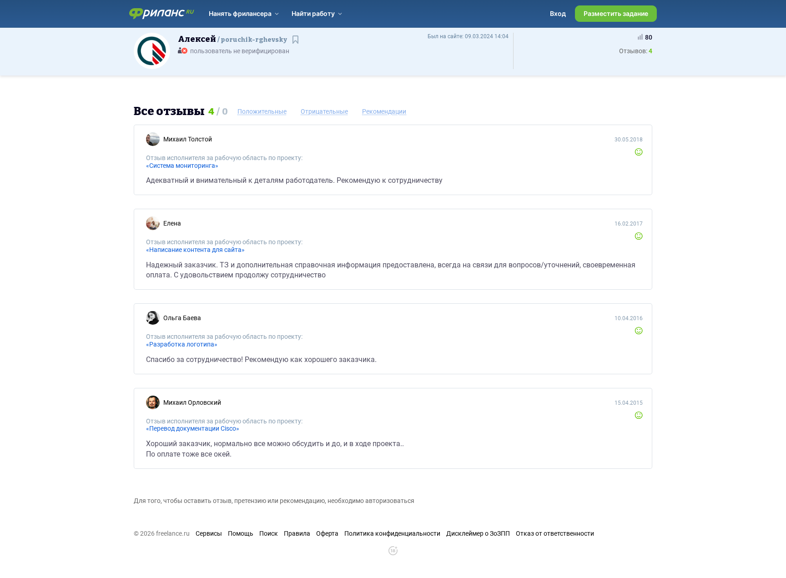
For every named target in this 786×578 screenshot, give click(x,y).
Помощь (240, 533)
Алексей (232, 39)
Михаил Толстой (187, 139)
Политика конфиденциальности (392, 533)
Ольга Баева (182, 318)
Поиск (268, 533)
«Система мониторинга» (182, 165)
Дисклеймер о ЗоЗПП (478, 533)
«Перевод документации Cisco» (192, 428)
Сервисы (209, 533)
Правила (297, 533)
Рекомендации (384, 111)
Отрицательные (324, 111)
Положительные (262, 111)
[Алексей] (152, 50)
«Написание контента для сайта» (195, 249)
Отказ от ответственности (555, 533)
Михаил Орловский (192, 402)
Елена (172, 223)
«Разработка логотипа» (181, 344)
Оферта (327, 533)
